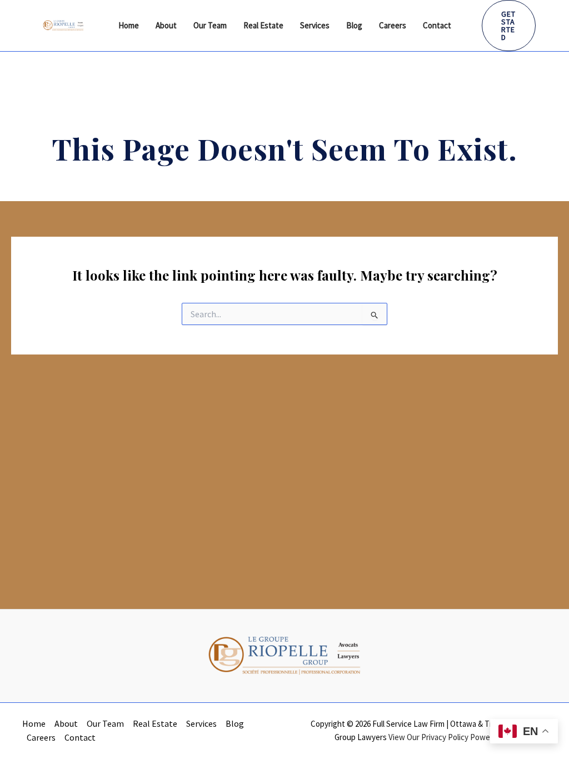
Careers (392, 25)
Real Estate (263, 25)
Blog (354, 25)
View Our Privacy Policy (428, 737)
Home (128, 25)
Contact (437, 25)
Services (315, 25)
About (166, 25)
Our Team (210, 25)
